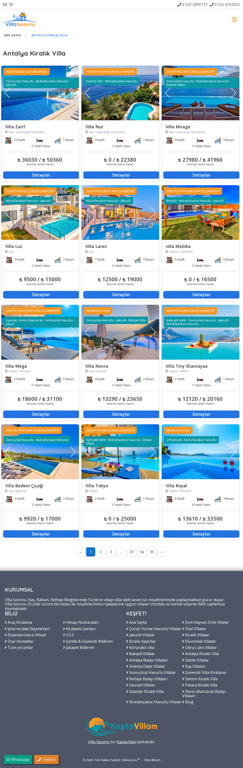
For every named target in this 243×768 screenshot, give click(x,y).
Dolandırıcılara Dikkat (26, 634)
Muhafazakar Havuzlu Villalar (155, 701)
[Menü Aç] (234, 19)
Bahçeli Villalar (141, 653)
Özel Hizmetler (20, 641)
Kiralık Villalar (196, 634)
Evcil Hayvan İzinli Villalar (206, 622)
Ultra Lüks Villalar (200, 647)
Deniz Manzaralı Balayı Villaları (204, 693)
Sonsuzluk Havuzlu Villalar (152, 672)
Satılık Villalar (196, 659)
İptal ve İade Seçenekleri (28, 628)
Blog (188, 701)
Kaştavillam (127, 741)
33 (131, 552)
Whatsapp (19, 759)
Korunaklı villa (141, 647)
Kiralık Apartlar (142, 641)
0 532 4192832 (227, 4)
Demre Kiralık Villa (201, 678)
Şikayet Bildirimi (79, 647)
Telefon (48, 759)
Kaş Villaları (195, 666)
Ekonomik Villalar (200, 641)
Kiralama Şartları (80, 628)
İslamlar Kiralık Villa (146, 691)
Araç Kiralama (19, 622)
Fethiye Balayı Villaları (148, 678)
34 (142, 552)
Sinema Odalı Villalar (146, 666)
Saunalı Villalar (141, 684)
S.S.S (69, 634)
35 (152, 552)
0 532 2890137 (194, 4)
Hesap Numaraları (82, 622)
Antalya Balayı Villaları (148, 659)
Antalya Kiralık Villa (50, 35)
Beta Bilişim (152, 760)
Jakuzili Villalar (141, 634)
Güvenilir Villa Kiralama (205, 672)
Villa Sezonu (99, 741)
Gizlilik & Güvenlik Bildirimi (89, 641)
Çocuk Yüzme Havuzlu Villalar (154, 628)
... (121, 552)
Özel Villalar (195, 628)
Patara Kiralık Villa (200, 684)
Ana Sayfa (12, 35)
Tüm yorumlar (20, 647)
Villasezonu (129, 760)
